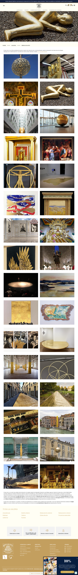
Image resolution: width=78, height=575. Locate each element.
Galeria (13, 45)
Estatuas (5, 515)
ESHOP (36, 548)
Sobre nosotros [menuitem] (36, 10)
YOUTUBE (68, 551)
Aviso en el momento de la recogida (39, 573)
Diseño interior (25, 513)
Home (4, 45)
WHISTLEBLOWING (54, 550)
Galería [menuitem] (45, 10)
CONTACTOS (23, 546)
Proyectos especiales (64, 515)
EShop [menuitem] (26, 10)
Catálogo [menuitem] (19, 10)
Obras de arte (26, 45)
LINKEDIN (68, 550)
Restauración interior (64, 513)
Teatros (23, 515)
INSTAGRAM (69, 546)
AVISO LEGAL (53, 544)
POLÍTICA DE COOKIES (55, 551)
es (4, 5)
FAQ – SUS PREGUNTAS (25, 551)
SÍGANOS (67, 544)
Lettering (5, 517)
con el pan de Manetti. (42, 51)
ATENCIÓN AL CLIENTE (25, 544)
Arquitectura (6, 513)
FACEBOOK (69, 548)
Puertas (23, 517)
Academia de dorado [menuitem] (55, 10)
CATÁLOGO (37, 550)
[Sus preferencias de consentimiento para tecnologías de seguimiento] (76, 573)
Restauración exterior (46, 513)
